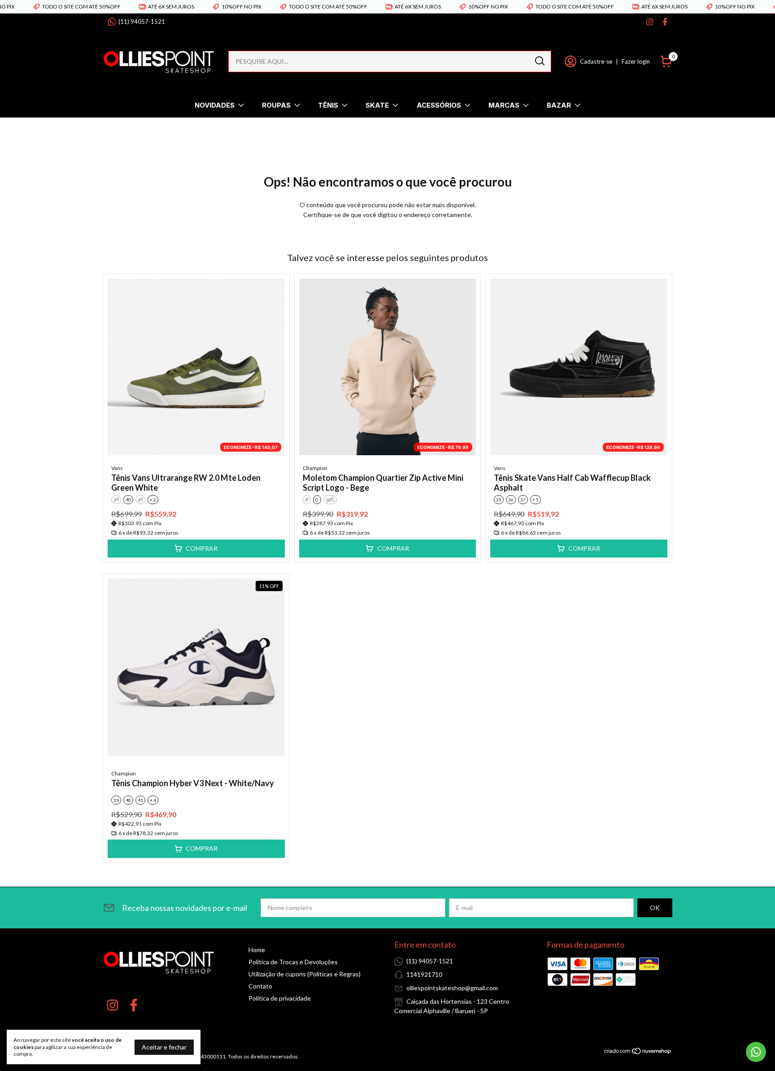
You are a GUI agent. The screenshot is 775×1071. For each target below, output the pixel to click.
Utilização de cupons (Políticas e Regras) (304, 974)
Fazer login (636, 61)
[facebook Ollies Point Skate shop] (664, 21)
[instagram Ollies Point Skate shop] (649, 21)
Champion (315, 468)
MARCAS (503, 105)
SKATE (377, 105)
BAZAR (559, 105)
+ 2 (153, 499)
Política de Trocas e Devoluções (293, 962)
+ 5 (535, 499)
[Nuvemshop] (638, 1052)
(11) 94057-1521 (141, 21)
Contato (260, 986)
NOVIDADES (215, 105)
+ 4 (153, 800)
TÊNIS (328, 105)
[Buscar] (539, 61)
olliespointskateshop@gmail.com (452, 988)
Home (256, 949)
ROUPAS (276, 105)
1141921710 (424, 974)
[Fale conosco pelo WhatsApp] (756, 1052)
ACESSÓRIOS (439, 105)
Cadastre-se (596, 61)
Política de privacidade (279, 998)
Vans (117, 468)
